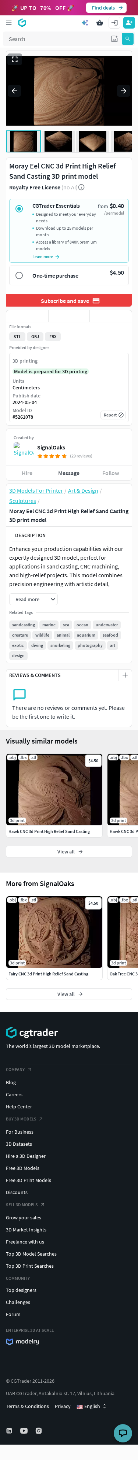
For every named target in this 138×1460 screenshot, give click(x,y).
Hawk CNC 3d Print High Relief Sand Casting (49, 831)
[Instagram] (39, 1431)
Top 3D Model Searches (31, 1253)
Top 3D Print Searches (30, 1266)
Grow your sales (23, 1217)
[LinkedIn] (9, 1430)
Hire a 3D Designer (26, 1156)
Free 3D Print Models (28, 1180)
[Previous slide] (14, 91)
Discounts (17, 1192)
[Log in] (114, 23)
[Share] (111, 316)
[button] (114, 39)
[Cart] (100, 23)
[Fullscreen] (14, 59)
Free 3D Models (22, 1168)
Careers (14, 1094)
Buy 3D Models (21, 1119)
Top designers (21, 1290)
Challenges (18, 1302)
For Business (19, 1132)
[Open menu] (9, 23)
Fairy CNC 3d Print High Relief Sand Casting (48, 974)
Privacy (63, 1406)
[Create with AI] (85, 23)
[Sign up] (129, 23)
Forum (13, 1314)
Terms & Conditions (27, 1406)
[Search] (128, 39)
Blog (11, 1082)
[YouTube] (24, 1430)
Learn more (42, 256)
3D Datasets (19, 1144)
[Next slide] (123, 91)
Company (15, 1069)
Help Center (19, 1106)
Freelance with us (25, 1241)
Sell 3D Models (22, 1204)
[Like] (27, 316)
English (88, 1406)
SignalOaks (51, 447)
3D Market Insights (26, 1229)
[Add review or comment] (125, 675)
